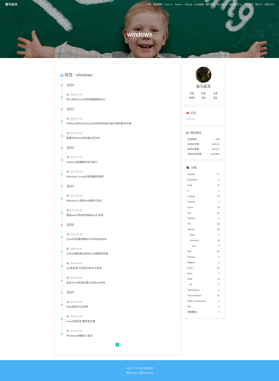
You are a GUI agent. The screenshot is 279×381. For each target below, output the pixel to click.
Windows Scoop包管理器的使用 (84, 176)
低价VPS (190, 119)
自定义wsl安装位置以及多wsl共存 (85, 282)
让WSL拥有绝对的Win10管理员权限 (87, 253)
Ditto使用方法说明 (77, 307)
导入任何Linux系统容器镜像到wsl (85, 99)
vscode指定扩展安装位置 (80, 321)
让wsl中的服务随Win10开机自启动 (86, 239)
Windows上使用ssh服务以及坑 (84, 200)
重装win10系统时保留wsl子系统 (84, 215)
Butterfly (148, 373)
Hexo (134, 373)
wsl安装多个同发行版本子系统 (84, 268)
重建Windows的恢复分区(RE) (83, 138)
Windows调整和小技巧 (79, 336)
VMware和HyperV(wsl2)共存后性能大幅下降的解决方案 (98, 123)
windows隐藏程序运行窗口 (82, 162)
